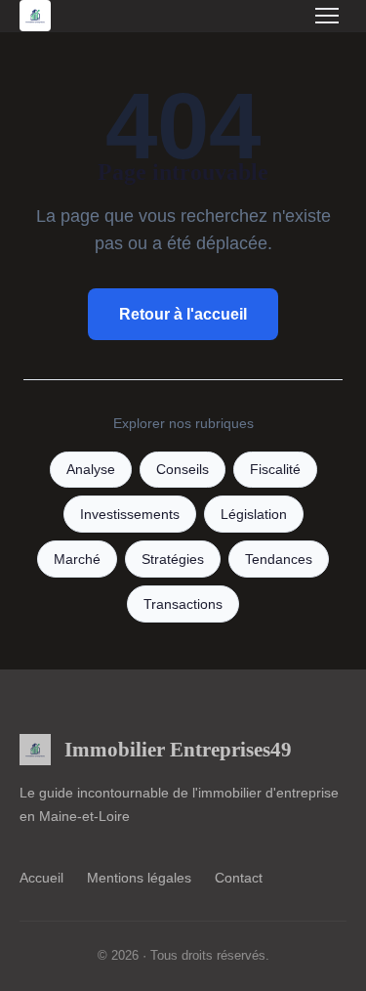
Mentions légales (139, 877)
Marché (77, 559)
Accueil (41, 877)
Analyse (90, 469)
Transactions (183, 604)
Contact (239, 877)
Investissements (130, 514)
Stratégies (173, 559)
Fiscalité (275, 469)
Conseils (182, 469)
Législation (254, 514)
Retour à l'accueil (183, 314)
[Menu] (326, 15)
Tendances (278, 559)
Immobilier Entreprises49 (178, 749)
